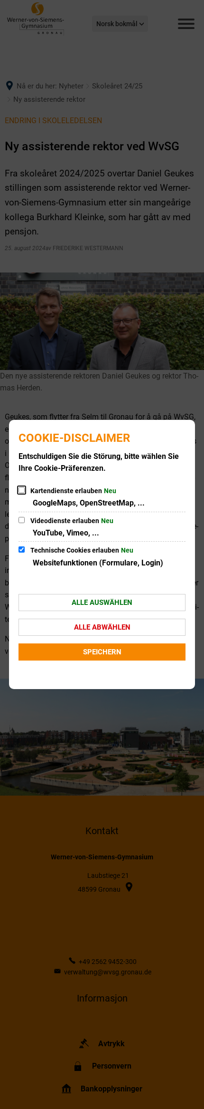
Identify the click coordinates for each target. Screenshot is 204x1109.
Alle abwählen (102, 627)
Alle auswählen (102, 602)
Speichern (102, 652)
